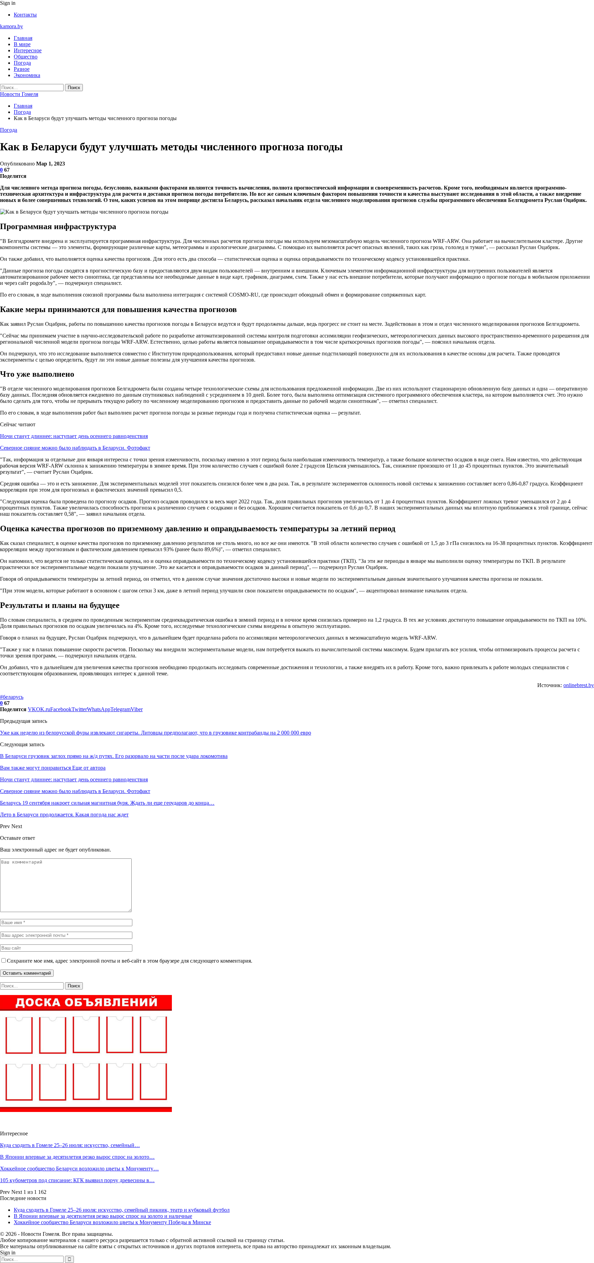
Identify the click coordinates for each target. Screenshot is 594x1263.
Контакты (25, 15)
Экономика (27, 75)
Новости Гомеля (19, 94)
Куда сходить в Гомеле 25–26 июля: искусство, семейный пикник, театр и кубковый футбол (122, 1210)
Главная (23, 38)
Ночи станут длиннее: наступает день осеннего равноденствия (74, 436)
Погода (22, 63)
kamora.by (11, 26)
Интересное (28, 50)
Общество (25, 57)
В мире (22, 44)
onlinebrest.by (578, 685)
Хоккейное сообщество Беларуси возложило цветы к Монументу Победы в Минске (112, 1222)
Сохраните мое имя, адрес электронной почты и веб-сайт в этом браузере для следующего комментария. (129, 961)
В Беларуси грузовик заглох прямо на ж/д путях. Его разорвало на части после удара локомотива (114, 756)
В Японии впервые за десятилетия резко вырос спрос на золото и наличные (103, 1216)
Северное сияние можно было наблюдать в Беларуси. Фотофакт (75, 448)
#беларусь (11, 697)
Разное (22, 69)
